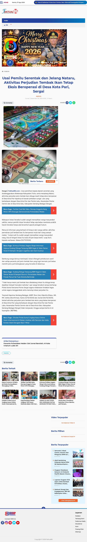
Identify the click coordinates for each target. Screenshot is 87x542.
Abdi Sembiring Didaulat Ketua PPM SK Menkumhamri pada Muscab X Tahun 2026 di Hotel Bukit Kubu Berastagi (63, 462)
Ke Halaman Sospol (67, 436)
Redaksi (77, 516)
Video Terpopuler (59, 417)
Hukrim (6, 353)
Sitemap (78, 532)
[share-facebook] (67, 102)
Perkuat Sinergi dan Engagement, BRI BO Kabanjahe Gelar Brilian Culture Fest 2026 (62, 491)
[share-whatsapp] (73, 102)
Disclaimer (78, 524)
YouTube (19, 525)
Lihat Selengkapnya (67, 500)
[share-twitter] (70, 102)
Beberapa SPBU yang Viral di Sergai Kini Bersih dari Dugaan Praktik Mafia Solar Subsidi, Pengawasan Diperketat (61, 2)
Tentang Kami (79, 518)
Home (6, 2)
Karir (76, 526)
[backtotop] (43, 509)
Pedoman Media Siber (81, 521)
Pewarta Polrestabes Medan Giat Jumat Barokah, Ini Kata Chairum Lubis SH (27, 344)
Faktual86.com (14, 191)
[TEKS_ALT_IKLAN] (43, 48)
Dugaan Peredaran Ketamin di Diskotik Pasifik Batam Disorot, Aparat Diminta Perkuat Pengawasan (63, 472)
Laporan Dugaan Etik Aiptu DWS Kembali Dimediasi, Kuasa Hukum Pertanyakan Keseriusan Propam (62, 482)
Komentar (9, 103)
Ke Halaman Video (68, 423)
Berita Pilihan (57, 431)
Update (51, 181)
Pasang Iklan (79, 529)
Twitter (15, 525)
